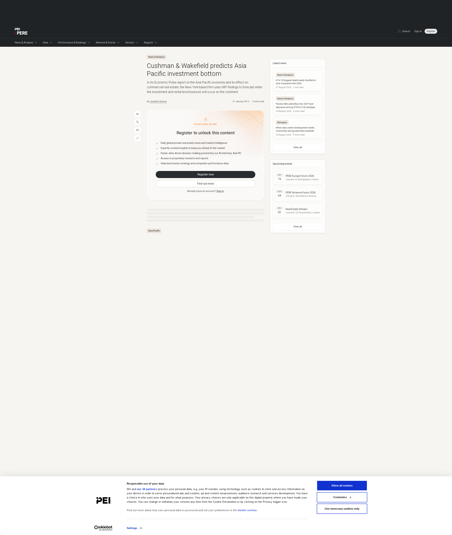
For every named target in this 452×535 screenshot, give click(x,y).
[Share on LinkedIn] (137, 114)
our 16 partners (147, 489)
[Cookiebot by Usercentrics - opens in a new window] (103, 528)
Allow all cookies (342, 485)
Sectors (129, 42)
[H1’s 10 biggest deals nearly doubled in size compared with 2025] (297, 80)
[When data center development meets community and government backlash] (297, 128)
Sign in (418, 31)
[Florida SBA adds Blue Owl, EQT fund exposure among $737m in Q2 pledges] (297, 104)
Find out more (205, 183)
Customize (340, 497)
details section (247, 510)
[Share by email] (137, 130)
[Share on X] (137, 122)
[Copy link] (137, 138)
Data (45, 42)
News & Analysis (24, 42)
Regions (148, 42)
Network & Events (105, 42)
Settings (132, 528)
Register (431, 31)
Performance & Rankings (72, 42)
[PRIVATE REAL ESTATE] (21, 31)
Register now (205, 174)
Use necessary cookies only (342, 508)
